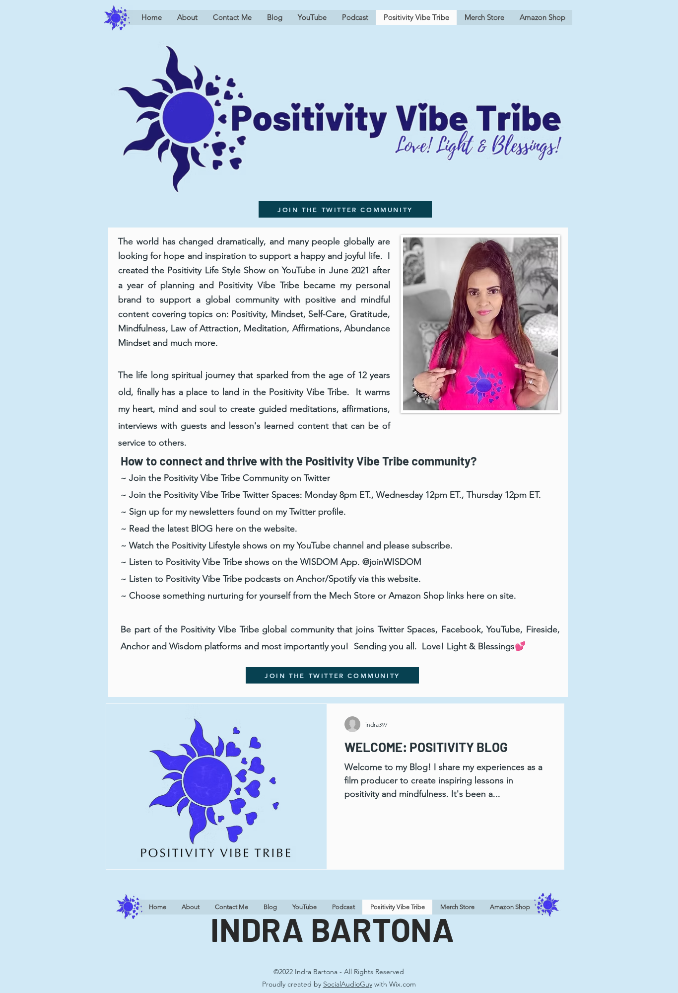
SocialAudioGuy (347, 984)
